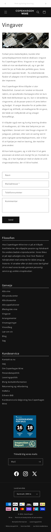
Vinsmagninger (9, 322)
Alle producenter (10, 295)
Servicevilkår (25, 526)
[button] (6, 12)
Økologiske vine (9, 309)
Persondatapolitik (10, 373)
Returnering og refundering (15, 386)
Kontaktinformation (19, 522)
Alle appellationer (10, 304)
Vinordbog (7, 327)
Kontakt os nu (8, 359)
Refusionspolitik (12, 526)
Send (10, 219)
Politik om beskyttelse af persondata (28, 517)
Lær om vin (7, 331)
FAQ (4, 364)
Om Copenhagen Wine (12, 368)
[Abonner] (40, 462)
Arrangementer (9, 318)
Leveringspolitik (10, 377)
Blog (4, 336)
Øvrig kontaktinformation (14, 382)
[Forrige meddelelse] (5, 4)
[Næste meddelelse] (46, 4)
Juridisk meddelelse (40, 526)
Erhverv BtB (7, 395)
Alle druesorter (9, 300)
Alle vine (6, 291)
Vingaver (6, 313)
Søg (4, 340)
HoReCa (6, 390)
